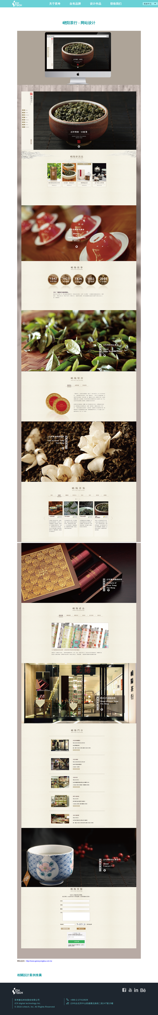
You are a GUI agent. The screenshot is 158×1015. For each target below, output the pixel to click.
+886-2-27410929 (79, 1000)
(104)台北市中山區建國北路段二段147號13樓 (91, 1003)
